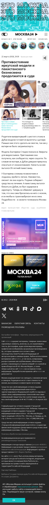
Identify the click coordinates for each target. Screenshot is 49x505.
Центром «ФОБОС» (39, 444)
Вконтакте (11, 308)
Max (39, 308)
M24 (15, 300)
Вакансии (7, 323)
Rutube (25, 308)
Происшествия (26, 56)
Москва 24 (24, 34)
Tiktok (32, 308)
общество (25, 208)
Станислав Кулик (8, 211)
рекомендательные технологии (14, 440)
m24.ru (8, 341)
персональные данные (27, 486)
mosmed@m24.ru (18, 418)
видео (4, 208)
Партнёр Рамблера (9, 470)
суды (33, 208)
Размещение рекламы (13, 327)
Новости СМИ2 (8, 253)
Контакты (39, 323)
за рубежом (41, 208)
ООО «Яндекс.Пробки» (23, 452)
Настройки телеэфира (10, 335)
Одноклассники (18, 308)
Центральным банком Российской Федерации (24, 448)
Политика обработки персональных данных (18, 434)
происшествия (13, 208)
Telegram (4, 308)
